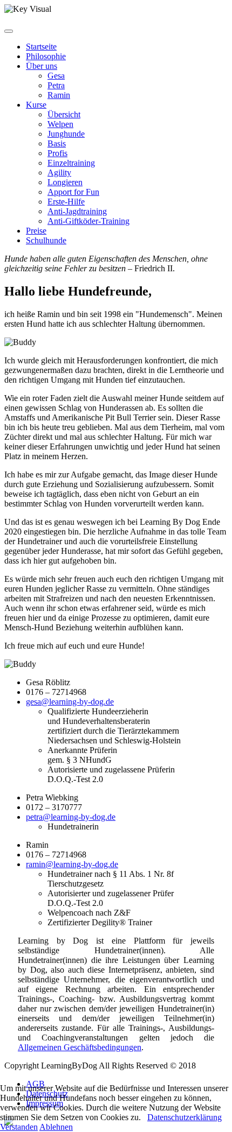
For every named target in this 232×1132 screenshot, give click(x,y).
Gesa (56, 75)
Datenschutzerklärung (184, 1117)
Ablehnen (56, 1126)
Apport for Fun (73, 191)
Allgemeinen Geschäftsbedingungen (79, 1047)
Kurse (36, 104)
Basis (56, 143)
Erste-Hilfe (66, 201)
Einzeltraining (71, 162)
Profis (57, 153)
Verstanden (19, 1126)
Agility (59, 172)
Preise (36, 230)
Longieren (65, 182)
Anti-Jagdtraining (77, 211)
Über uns (41, 66)
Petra (56, 85)
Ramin (58, 95)
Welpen (60, 124)
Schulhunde (46, 240)
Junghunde (66, 133)
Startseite (41, 46)
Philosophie (46, 56)
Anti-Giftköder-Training (88, 221)
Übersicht (63, 114)
